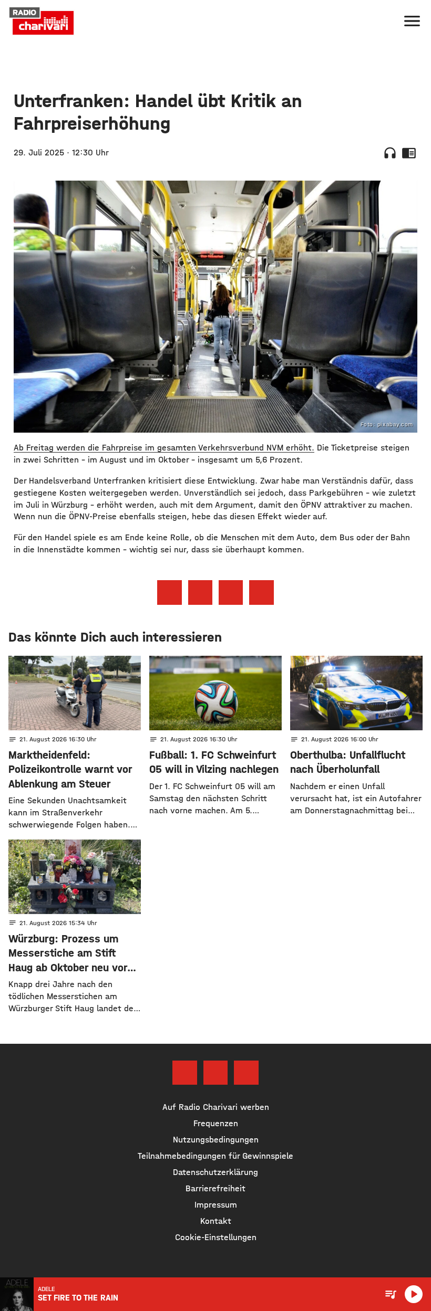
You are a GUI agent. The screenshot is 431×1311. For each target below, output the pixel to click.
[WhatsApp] (246, 1073)
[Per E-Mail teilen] (261, 592)
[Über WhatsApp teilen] (231, 592)
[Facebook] (184, 1073)
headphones (390, 152)
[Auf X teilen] (200, 592)
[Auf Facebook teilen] (169, 592)
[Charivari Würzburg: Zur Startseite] (41, 21)
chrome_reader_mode (409, 152)
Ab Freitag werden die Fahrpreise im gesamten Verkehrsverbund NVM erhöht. (164, 448)
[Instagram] (215, 1073)
